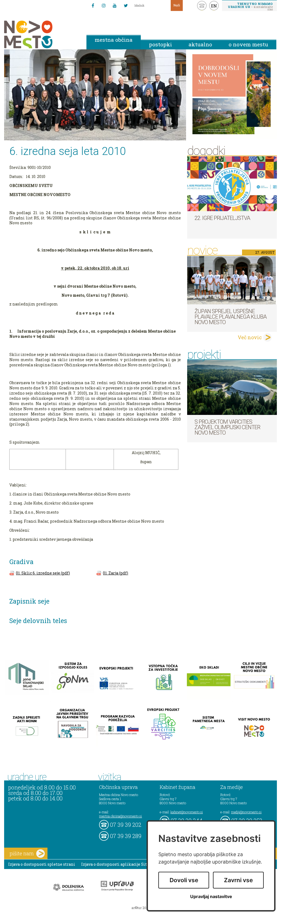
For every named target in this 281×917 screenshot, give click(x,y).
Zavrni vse (238, 880)
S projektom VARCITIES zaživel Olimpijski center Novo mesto (227, 427)
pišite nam (22, 853)
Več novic (250, 337)
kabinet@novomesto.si (186, 812)
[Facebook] (92, 5)
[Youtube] (114, 5)
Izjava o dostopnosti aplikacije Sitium (118, 864)
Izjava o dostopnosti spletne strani (41, 864)
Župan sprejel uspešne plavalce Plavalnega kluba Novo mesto (230, 317)
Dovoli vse (184, 880)
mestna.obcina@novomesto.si (120, 816)
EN (214, 6)
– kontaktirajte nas (250, 6)
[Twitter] (125, 5)
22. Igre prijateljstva (222, 218)
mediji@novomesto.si (246, 812)
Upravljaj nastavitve (211, 896)
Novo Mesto (41, 34)
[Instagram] (103, 5)
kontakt (202, 5)
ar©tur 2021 (140, 907)
